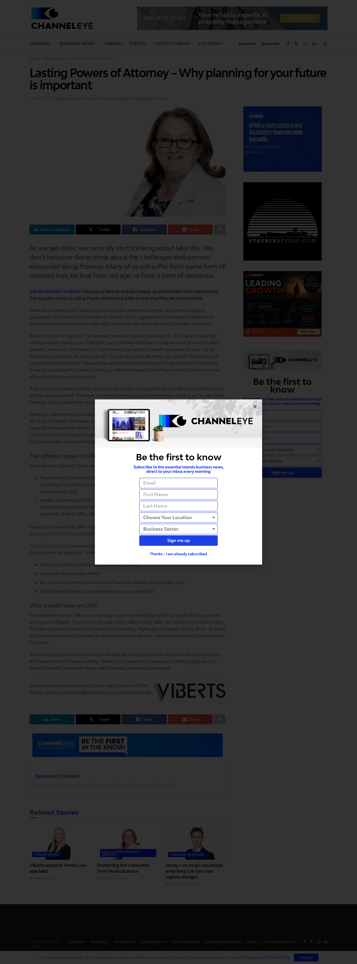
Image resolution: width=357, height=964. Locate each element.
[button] (255, 407)
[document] (178, 482)
